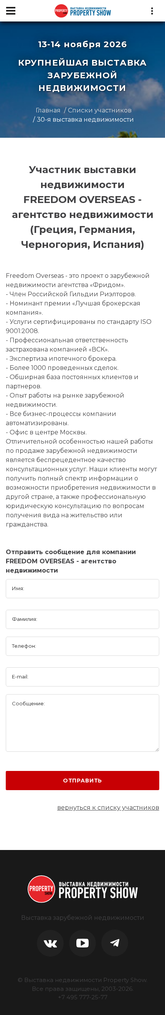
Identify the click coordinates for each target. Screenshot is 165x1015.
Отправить (82, 780)
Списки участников (100, 110)
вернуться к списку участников (108, 807)
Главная (48, 110)
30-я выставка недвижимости (85, 119)
